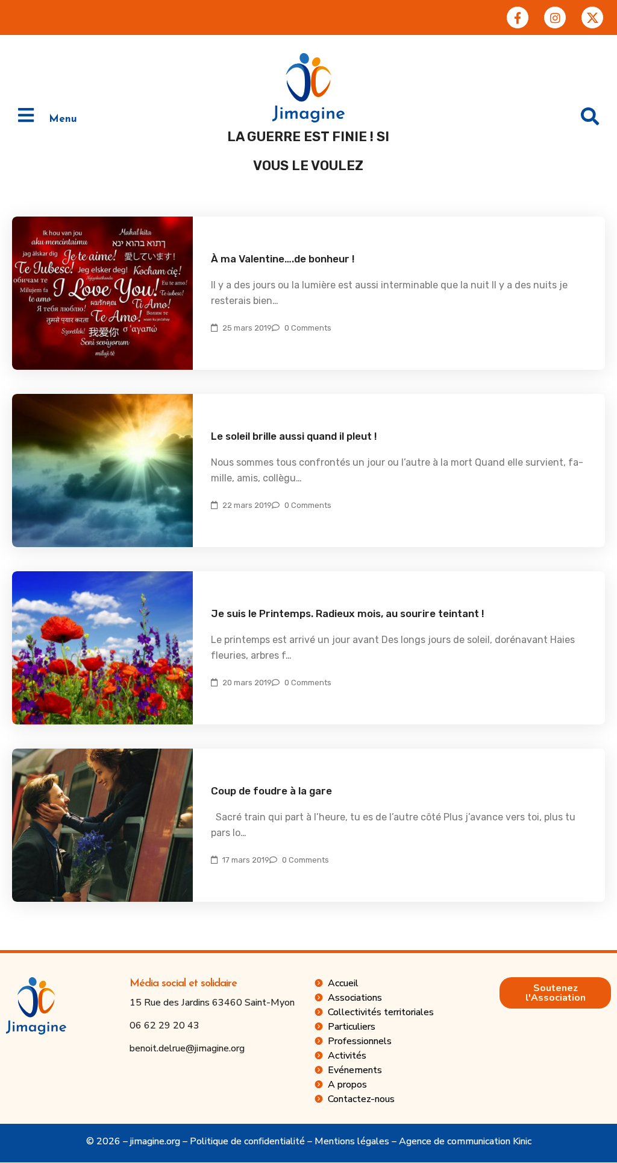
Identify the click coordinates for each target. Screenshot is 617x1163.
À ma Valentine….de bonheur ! (283, 259)
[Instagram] (554, 17)
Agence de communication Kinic (465, 1141)
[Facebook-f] (517, 17)
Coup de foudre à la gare (271, 791)
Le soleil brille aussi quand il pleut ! (294, 436)
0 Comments (307, 327)
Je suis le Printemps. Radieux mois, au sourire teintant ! (347, 613)
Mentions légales (352, 1141)
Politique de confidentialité (247, 1141)
